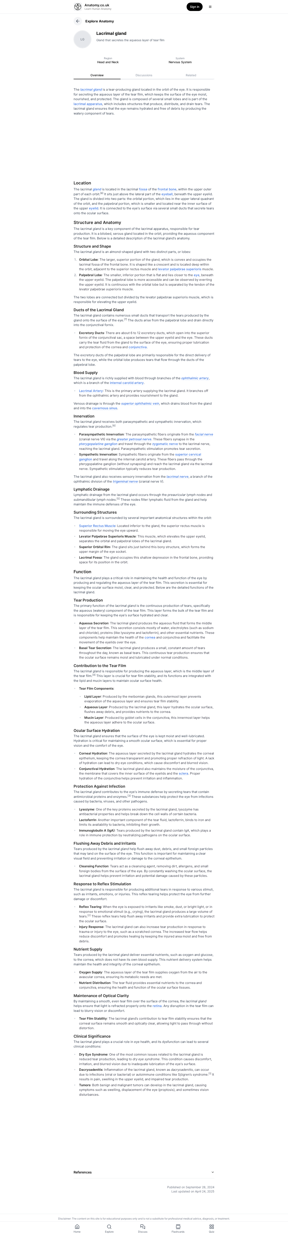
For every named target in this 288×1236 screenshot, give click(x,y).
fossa (143, 189)
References (83, 1172)
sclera (183, 773)
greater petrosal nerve (134, 439)
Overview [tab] (97, 75)
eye (196, 275)
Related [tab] (191, 75)
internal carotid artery (127, 383)
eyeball (167, 194)
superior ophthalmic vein (140, 403)
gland (97, 189)
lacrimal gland (91, 89)
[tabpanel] (144, 637)
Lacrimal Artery (91, 391)
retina (157, 1006)
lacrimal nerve (177, 477)
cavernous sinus (104, 408)
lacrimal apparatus (88, 104)
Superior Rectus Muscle (97, 526)
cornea (150, 637)
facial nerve (204, 434)
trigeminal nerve (125, 481)
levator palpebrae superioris (179, 269)
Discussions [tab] (144, 75)
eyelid (93, 208)
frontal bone (167, 189)
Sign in (194, 6)
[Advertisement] (144, 146)
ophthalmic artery (195, 378)
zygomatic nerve (165, 444)
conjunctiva (138, 347)
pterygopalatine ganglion (98, 444)
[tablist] (144, 75)
